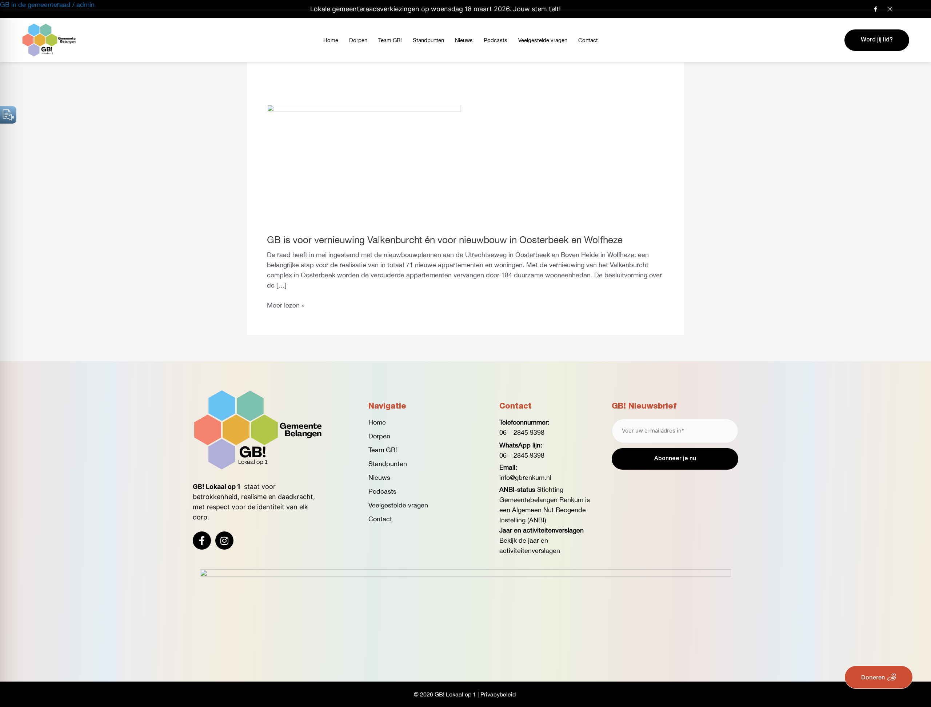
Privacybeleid (498, 694)
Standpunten (428, 40)
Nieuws (464, 40)
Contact (588, 40)
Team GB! (390, 40)
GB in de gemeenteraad (35, 4)
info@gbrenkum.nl (525, 477)
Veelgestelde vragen (542, 40)
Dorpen (358, 40)
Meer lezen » (285, 304)
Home (330, 40)
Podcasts (495, 40)
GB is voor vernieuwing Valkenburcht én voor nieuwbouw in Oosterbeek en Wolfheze (445, 239)
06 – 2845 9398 (521, 432)
